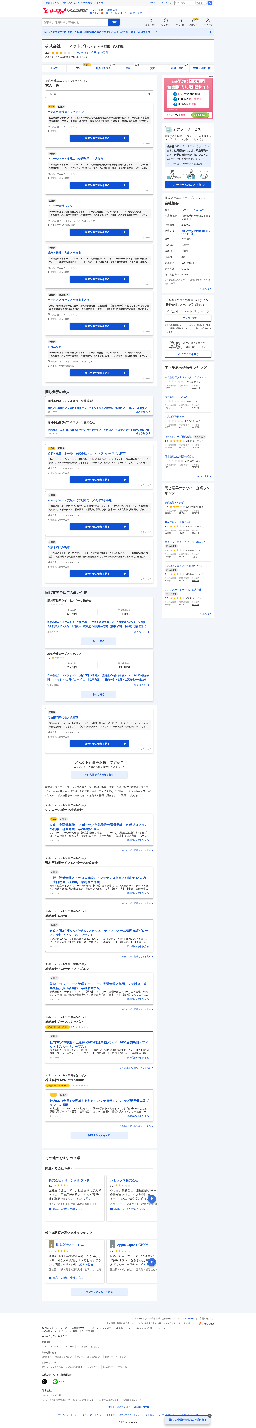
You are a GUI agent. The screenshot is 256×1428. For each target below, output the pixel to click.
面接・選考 (180, 67)
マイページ (208, 25)
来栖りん (202, 3)
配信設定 (95, 1346)
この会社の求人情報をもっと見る (135, 850)
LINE (61, 1381)
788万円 (195, 447)
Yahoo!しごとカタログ (56, 1328)
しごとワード (109, 1367)
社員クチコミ (105, 67)
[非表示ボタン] (210, 1416)
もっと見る (203, 288)
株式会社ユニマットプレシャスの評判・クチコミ (139, 1328)
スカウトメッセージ (51, 1346)
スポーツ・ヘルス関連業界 (57, 57)
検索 (210, 3)
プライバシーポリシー (68, 1415)
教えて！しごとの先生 (52, 1367)
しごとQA (165, 25)
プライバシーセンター (92, 1415)
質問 (152, 68)
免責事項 (150, 1415)
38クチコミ (82, 52)
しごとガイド (93, 1367)
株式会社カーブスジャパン (64, 1021)
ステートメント (130, 1415)
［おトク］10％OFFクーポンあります (122, 13)
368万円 (195, 513)
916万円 (195, 408)
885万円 (195, 427)
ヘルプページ (189, 1318)
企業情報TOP (78, 1328)
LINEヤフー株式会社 (51, 1395)
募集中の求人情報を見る (68, 1209)
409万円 (195, 604)
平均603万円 (101, 52)
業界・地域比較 (202, 68)
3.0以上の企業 (81, 57)
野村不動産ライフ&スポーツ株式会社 (71, 862)
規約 (111, 1415)
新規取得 (112, 9)
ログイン (94, 13)
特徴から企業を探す (64, 1356)
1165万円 (196, 388)
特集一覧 (180, 25)
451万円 (195, 581)
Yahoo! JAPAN (155, 2)
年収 (132, 67)
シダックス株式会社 (124, 1180)
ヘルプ (168, 2)
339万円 (195, 533)
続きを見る (140, 631)
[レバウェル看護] (188, 117)
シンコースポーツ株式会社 (64, 809)
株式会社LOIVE (56, 915)
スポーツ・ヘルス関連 (193, 209)
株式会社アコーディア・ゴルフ (67, 968)
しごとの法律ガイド (75, 1367)
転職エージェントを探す (116, 1356)
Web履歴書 (82, 1346)
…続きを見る (83, 1198)
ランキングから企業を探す (89, 1356)
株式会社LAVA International (65, 1080)
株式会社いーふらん (70, 1245)
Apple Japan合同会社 (132, 1245)
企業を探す (150, 25)
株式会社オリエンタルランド (69, 1180)
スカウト (193, 25)
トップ (54, 68)
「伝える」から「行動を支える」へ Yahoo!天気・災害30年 (73, 2)
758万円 (195, 467)
